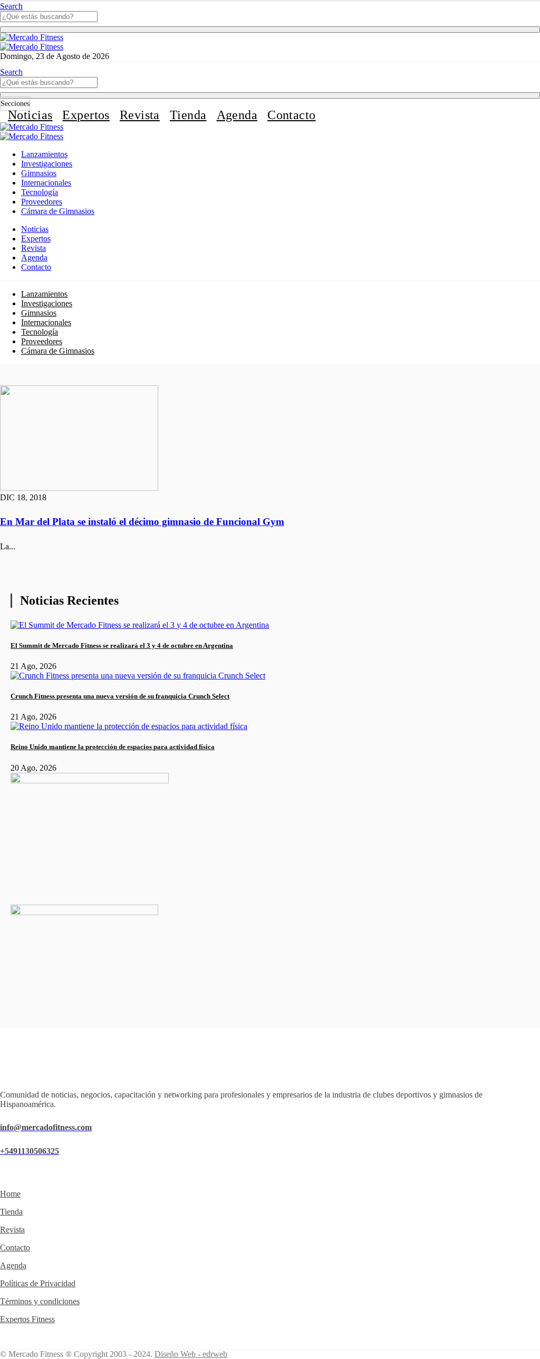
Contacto (291, 115)
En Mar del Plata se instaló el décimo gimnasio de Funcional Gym (142, 521)
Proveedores (41, 201)
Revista (140, 115)
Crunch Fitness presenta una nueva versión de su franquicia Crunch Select (120, 696)
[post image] (270, 439)
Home (10, 1193)
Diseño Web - (191, 1354)
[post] (140, 624)
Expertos (85, 115)
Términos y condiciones (40, 1301)
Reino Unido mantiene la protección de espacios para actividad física (113, 747)
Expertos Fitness (27, 1319)
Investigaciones (46, 163)
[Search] (270, 29)
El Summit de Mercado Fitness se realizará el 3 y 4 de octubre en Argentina (122, 645)
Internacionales (46, 182)
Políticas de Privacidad (37, 1283)
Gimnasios (38, 173)
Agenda (237, 115)
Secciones (15, 104)
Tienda (188, 115)
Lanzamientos (44, 154)
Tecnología (39, 192)
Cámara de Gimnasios (57, 211)
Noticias (30, 115)
